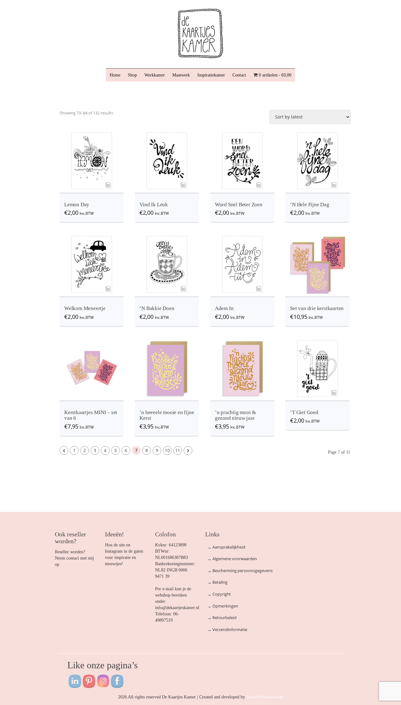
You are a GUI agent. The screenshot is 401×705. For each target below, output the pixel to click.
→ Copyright (219, 594)
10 (167, 450)
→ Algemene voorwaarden (232, 558)
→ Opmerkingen (222, 606)
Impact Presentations (264, 697)
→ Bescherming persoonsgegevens (240, 570)
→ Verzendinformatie (227, 629)
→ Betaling (217, 582)
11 (177, 450)
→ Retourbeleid (222, 617)
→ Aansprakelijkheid (226, 547)
